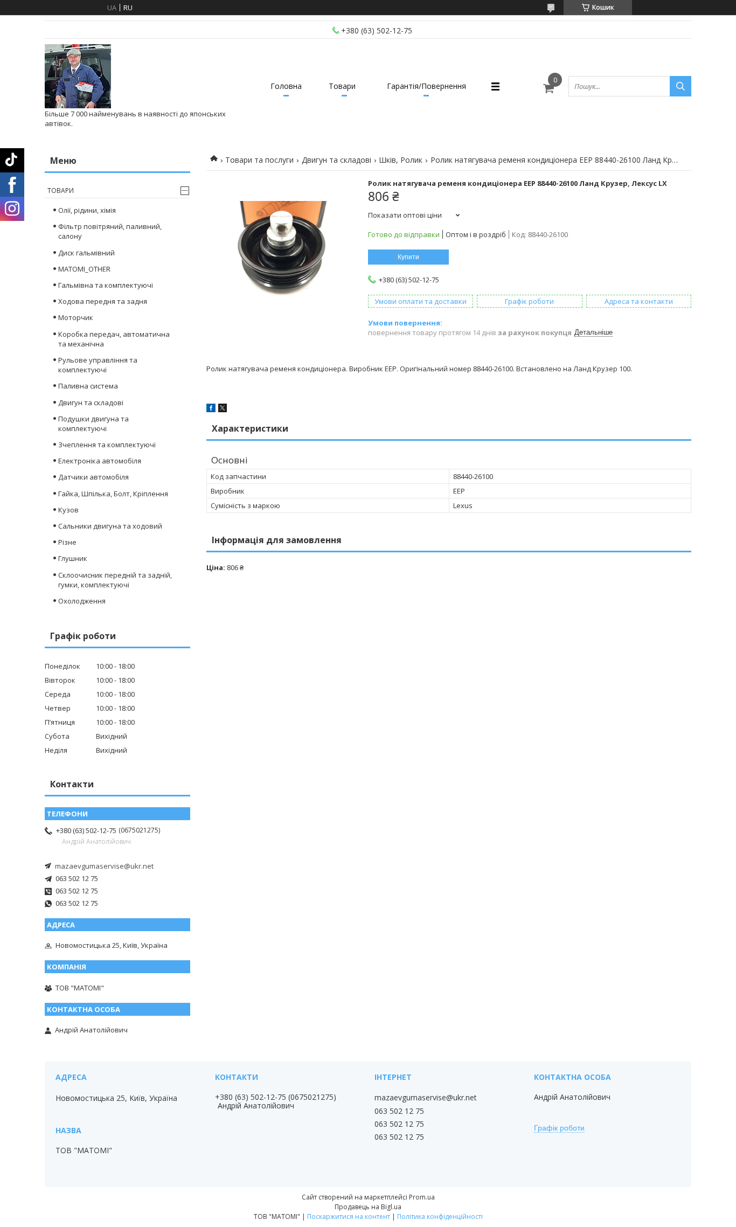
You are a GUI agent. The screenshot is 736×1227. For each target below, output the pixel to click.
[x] (222, 409)
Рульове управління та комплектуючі (97, 365)
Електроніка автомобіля (99, 461)
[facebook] (211, 409)
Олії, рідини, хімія (87, 210)
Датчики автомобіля (93, 477)
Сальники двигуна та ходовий (110, 526)
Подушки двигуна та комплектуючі (93, 423)
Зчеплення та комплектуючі (107, 444)
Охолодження (82, 601)
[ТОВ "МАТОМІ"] (78, 76)
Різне (67, 542)
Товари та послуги (259, 160)
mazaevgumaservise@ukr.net (104, 866)
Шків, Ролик (400, 160)
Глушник (72, 558)
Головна (286, 86)
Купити (408, 257)
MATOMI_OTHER (84, 269)
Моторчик (75, 317)
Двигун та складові (336, 160)
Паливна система (88, 386)
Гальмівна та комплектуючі (105, 285)
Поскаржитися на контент (348, 1216)
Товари (342, 86)
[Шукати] (680, 86)
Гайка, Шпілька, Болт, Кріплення (113, 493)
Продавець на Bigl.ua (368, 1206)
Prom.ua (422, 1197)
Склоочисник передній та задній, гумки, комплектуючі (115, 580)
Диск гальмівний (86, 253)
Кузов (68, 510)
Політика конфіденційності (440, 1216)
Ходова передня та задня (102, 301)
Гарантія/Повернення (426, 86)
